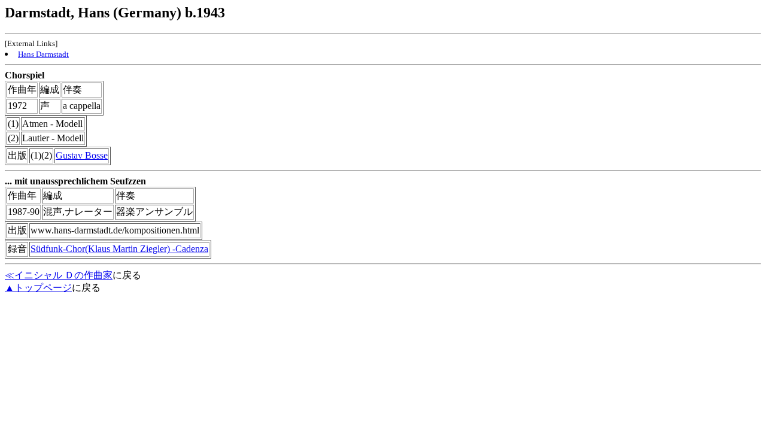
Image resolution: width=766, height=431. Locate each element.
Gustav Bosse (82, 155)
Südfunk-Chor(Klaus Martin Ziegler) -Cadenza (119, 249)
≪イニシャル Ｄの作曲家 (59, 275)
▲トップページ (38, 288)
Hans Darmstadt (43, 54)
